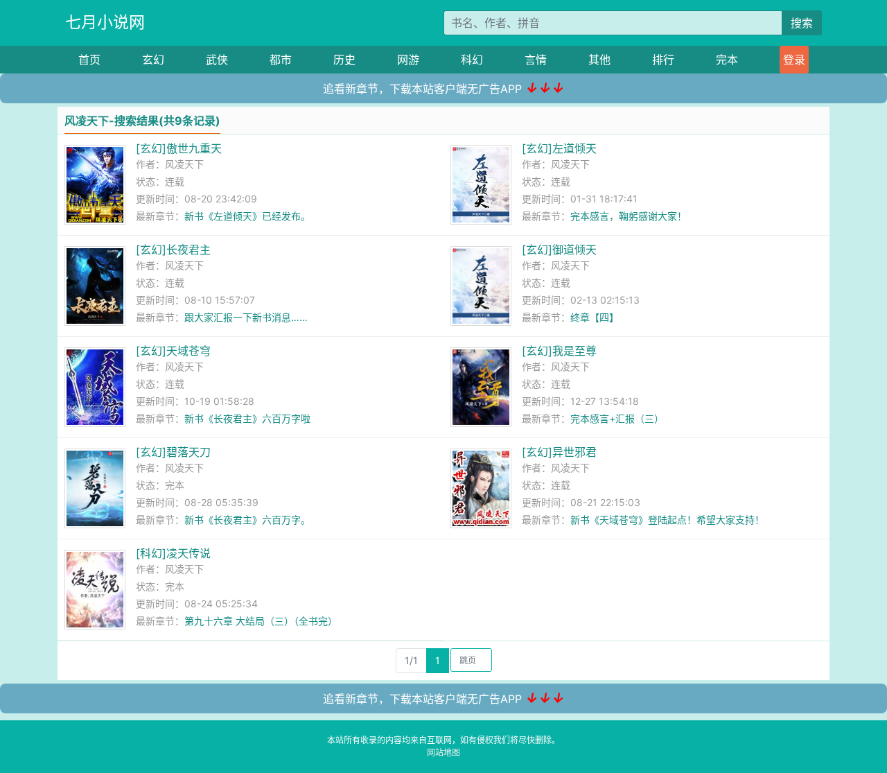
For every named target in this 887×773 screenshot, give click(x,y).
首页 (89, 60)
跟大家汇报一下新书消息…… (246, 317)
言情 (536, 60)
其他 (599, 60)
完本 (727, 60)
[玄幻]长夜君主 (173, 250)
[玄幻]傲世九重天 (179, 148)
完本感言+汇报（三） (617, 418)
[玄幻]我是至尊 (559, 351)
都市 (281, 60)
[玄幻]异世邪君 (559, 452)
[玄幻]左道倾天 (559, 148)
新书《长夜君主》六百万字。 (247, 520)
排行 (663, 60)
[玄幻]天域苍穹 (173, 351)
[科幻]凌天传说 (173, 553)
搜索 (802, 23)
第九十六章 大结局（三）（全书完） (260, 621)
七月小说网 (105, 22)
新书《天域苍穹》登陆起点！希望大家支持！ (667, 520)
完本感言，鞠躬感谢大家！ (628, 216)
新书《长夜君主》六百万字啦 (247, 418)
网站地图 (443, 752)
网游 (408, 60)
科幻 (472, 60)
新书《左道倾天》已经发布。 (247, 216)
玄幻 (153, 60)
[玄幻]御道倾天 (559, 250)
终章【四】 (594, 317)
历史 (344, 60)
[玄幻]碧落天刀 (173, 452)
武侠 (217, 60)
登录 (794, 60)
